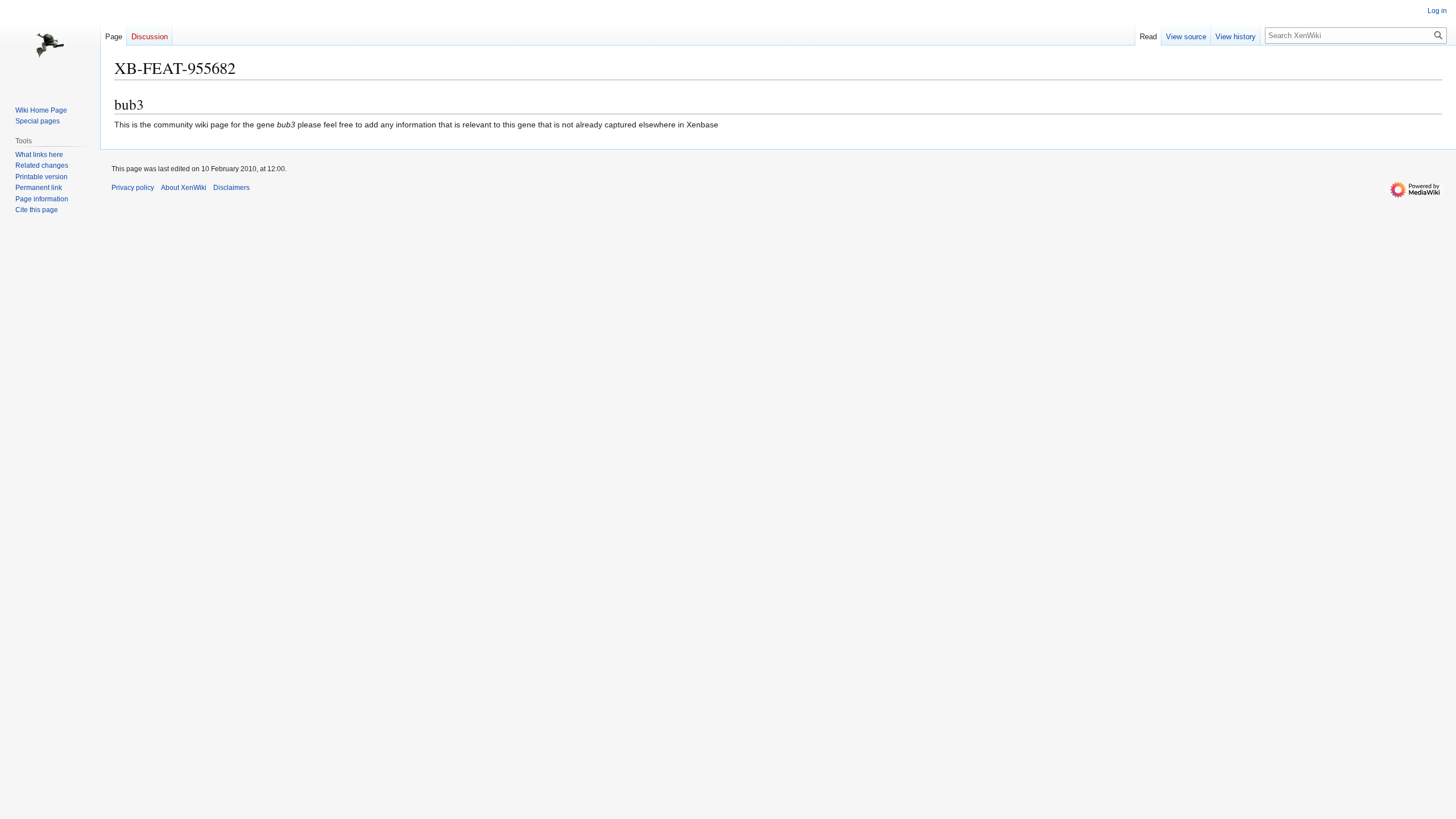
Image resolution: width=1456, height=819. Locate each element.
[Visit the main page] (50, 45)
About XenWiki (183, 188)
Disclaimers (231, 188)
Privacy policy (132, 188)
